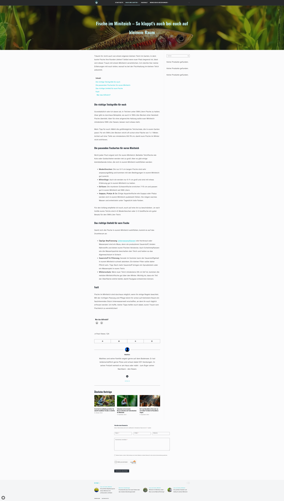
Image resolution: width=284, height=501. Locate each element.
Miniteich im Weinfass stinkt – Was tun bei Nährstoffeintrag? (156, 490)
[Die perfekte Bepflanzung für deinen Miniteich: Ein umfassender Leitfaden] (96, 490)
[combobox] (177, 55)
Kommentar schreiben (121, 439)
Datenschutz (105, 498)
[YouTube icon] (127, 376)
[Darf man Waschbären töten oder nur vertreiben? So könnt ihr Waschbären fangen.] (150, 401)
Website (155, 433)
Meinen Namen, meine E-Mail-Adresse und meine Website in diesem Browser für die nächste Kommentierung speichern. (141, 455)
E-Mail (136, 433)
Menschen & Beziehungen (158, 2)
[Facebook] (102, 341)
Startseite (119, 2)
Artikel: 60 (127, 381)
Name (117, 433)
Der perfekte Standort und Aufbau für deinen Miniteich (180, 490)
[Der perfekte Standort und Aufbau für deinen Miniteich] (170, 490)
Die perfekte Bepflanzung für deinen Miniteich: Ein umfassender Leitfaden (107, 491)
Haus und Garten (131, 2)
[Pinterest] (135, 341)
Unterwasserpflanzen (127, 241)
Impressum (97, 498)
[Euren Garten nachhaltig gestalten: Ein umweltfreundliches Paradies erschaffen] (104, 401)
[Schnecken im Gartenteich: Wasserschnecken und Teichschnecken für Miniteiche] (127, 401)
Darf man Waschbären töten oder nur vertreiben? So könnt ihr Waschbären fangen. (149, 410)
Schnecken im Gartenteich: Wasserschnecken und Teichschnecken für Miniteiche (126, 410)
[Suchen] (189, 2)
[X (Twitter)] (119, 341)
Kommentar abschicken (122, 471)
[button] (3, 497)
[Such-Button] (188, 55)
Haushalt (144, 2)
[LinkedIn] (152, 341)
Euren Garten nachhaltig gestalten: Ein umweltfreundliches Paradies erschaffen (104, 410)
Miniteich (110, 486)
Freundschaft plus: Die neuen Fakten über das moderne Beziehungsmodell (129, 490)
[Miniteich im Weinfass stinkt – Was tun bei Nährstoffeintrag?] (145, 490)
